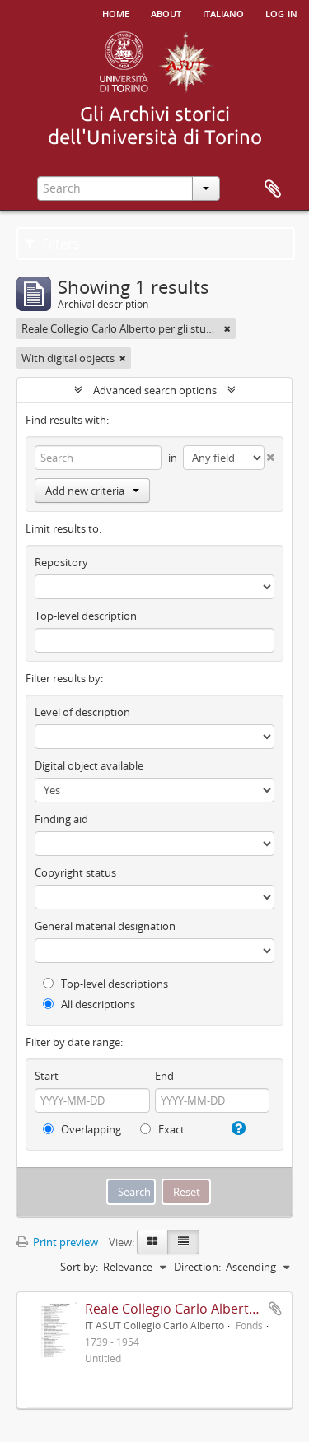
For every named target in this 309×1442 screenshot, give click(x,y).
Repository (61, 562)
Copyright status (75, 872)
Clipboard (272, 189)
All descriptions (97, 1004)
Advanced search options (155, 390)
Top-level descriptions (113, 983)
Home (115, 12)
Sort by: (79, 1266)
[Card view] (152, 1242)
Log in (281, 12)
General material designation (105, 926)
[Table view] (183, 1242)
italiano (223, 12)
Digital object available (89, 765)
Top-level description (86, 615)
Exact (170, 1129)
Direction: (197, 1266)
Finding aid (61, 819)
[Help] (236, 1128)
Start (47, 1075)
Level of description (82, 712)
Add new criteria (84, 490)
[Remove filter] (227, 328)
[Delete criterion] (269, 454)
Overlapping (90, 1129)
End (164, 1075)
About (166, 12)
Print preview (64, 1242)
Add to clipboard (275, 1308)
